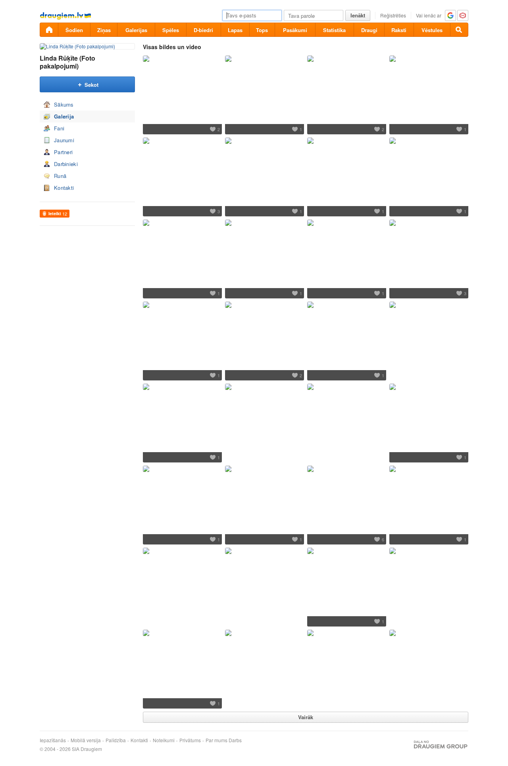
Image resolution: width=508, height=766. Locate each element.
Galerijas (136, 30)
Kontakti (64, 187)
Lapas (235, 30)
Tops (262, 30)
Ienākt (357, 15)
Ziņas (104, 30)
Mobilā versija (86, 740)
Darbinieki (66, 164)
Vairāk (305, 717)
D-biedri (203, 30)
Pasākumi (295, 30)
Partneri (63, 152)
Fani (59, 128)
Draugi (369, 30)
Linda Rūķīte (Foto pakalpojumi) (67, 62)
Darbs (235, 740)
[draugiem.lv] (49, 30)
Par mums (216, 740)
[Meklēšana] (459, 30)
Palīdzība (116, 740)
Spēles (170, 30)
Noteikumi (164, 740)
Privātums (190, 740)
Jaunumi (64, 140)
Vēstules (432, 30)
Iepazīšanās (53, 740)
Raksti (398, 30)
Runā (60, 176)
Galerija (64, 116)
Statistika (334, 30)
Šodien (74, 30)
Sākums (64, 104)
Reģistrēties (393, 15)
